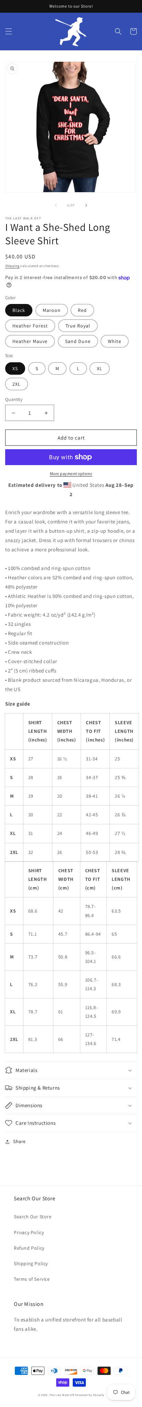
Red (82, 310)
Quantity (13, 399)
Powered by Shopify (89, 1395)
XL (99, 368)
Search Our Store (33, 1216)
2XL (16, 384)
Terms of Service (32, 1279)
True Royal (77, 326)
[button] (8, 31)
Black (18, 310)
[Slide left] (55, 205)
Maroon (52, 310)
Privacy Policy (29, 1232)
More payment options (71, 473)
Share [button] (19, 1141)
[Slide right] (86, 205)
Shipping (12, 266)
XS (15, 368)
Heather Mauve (30, 341)
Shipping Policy (31, 1263)
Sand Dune (78, 341)
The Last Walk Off (61, 1395)
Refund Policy (29, 1248)
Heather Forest (30, 326)
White (114, 341)
